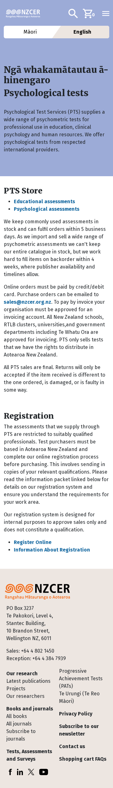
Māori (30, 32)
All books (16, 716)
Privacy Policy (75, 714)
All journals (19, 724)
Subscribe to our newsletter (79, 730)
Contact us (72, 746)
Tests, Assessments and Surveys (29, 755)
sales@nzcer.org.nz (27, 302)
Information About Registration (52, 550)
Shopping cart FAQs (82, 759)
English (83, 32)
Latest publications (28, 681)
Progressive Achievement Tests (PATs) (81, 678)
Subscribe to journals (20, 735)
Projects (15, 689)
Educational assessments (44, 201)
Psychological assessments (46, 209)
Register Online (32, 542)
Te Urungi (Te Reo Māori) (79, 697)
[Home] (25, 13)
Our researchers (25, 696)
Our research (22, 674)
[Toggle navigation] (106, 13)
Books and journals (29, 709)
